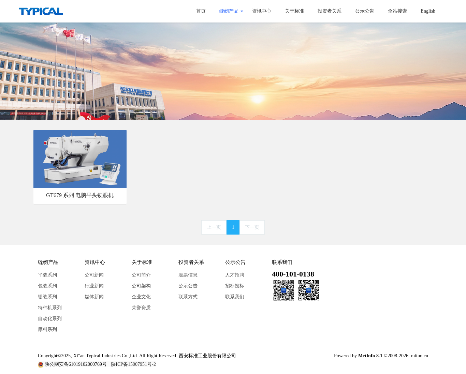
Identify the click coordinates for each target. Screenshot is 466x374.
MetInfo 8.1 (370, 355)
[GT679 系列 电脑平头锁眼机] (80, 158)
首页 (201, 11)
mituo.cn (419, 355)
